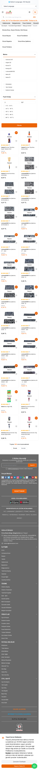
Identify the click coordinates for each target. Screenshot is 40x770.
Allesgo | (34, 514)
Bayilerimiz (4, 565)
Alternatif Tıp (5, 666)
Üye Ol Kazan (5, 617)
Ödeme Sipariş (5, 587)
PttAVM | (26, 511)
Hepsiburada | (13, 514)
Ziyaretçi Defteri (5, 580)
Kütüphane (4, 645)
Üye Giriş (3, 688)
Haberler (3, 574)
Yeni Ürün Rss (5, 675)
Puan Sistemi (27, 23)
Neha (2, 406)
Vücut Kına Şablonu (24, 41)
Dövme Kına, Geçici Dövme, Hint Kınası (14, 30)
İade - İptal (4, 595)
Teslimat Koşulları (6, 592)
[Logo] (12, 12)
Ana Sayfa (4, 25)
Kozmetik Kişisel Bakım (15, 25)
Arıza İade (4, 702)
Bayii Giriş (4, 693)
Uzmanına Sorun (5, 553)
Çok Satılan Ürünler (6, 635)
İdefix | (28, 514)
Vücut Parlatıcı (7, 47)
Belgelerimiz (16, 23)
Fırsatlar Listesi (5, 623)
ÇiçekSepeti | (19, 511)
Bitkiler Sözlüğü (5, 663)
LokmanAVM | (11, 511)
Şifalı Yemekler (5, 657)
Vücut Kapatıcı (7, 41)
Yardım (3, 559)
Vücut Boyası (6, 35)
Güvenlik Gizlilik (5, 604)
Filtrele (19, 125)
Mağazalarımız (5, 568)
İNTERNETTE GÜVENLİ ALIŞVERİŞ (19, 714)
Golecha (3, 432)
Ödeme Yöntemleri (6, 590)
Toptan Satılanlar (6, 632)
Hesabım (3, 696)
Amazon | (32, 511)
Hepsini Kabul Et (19, 766)
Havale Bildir (4, 699)
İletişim (3, 556)
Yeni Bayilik (4, 690)
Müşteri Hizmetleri (6, 610)
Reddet (8, 753)
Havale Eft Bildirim (6, 607)
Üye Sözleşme (5, 682)
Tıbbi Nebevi (5, 648)
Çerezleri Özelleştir (19, 761)
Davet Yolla (4, 638)
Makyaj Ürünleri (27, 25)
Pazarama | (22, 514)
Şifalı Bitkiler (4, 651)
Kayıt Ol (32, 465)
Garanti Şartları (5, 598)
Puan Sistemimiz (6, 629)
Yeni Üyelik (4, 685)
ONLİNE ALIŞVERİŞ (19, 709)
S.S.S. (3, 550)
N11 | (5, 511)
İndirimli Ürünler (5, 620)
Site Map (3, 669)
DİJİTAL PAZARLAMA (19, 719)
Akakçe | (19, 518)
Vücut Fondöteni (22, 35)
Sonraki (23, 448)
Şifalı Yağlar (4, 654)
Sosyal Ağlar (4, 577)
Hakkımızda (6, 23)
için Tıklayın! (14, 533)
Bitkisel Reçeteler (6, 660)
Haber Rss (4, 672)
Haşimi (3, 147)
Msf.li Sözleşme (5, 601)
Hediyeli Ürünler (5, 626)
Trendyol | (5, 514)
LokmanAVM (25, 173)
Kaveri (23, 406)
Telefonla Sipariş (6, 571)
